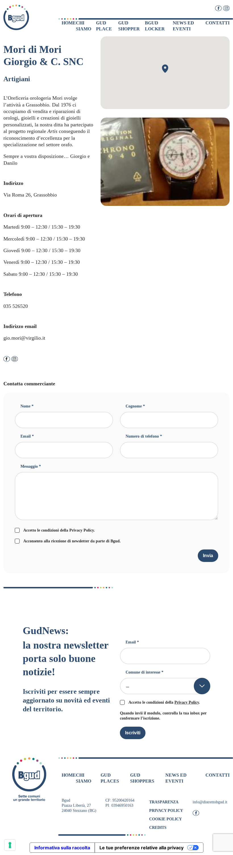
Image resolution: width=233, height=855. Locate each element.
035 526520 (15, 306)
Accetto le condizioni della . (59, 530)
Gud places (110, 778)
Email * (27, 436)
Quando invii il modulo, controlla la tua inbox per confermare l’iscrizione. (163, 715)
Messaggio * (30, 466)
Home (69, 22)
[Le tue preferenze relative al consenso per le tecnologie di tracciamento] (10, 845)
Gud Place (104, 25)
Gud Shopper (129, 25)
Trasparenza (163, 802)
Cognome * (135, 406)
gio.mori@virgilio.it (24, 338)
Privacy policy (166, 810)
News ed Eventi (183, 25)
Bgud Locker (155, 25)
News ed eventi (176, 778)
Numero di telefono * (144, 436)
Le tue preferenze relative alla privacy (141, 847)
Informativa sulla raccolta (62, 847)
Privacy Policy (81, 530)
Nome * (27, 406)
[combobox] (165, 686)
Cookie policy (165, 819)
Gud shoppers (142, 778)
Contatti (217, 22)
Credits (158, 827)
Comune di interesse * (144, 672)
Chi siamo (83, 25)
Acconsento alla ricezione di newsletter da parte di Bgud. (72, 541)
